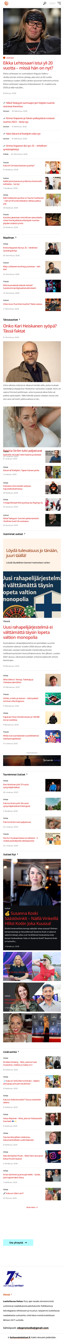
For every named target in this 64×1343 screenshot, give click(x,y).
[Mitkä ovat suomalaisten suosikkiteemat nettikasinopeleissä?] (53, 736)
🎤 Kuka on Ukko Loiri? (13, 1193)
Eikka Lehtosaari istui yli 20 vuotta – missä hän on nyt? (28, 65)
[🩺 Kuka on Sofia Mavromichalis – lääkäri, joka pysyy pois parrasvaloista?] (53, 1081)
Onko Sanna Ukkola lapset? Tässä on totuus (27, 972)
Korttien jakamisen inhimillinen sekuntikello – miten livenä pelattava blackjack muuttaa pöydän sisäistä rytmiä (23, 220)
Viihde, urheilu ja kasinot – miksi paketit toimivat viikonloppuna (20, 699)
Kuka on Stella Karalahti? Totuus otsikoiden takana (22, 1101)
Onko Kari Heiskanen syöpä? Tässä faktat (30, 328)
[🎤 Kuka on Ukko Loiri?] (53, 1194)
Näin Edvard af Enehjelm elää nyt (23, 133)
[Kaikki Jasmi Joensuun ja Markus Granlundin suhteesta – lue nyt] (53, 183)
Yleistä (6, 162)
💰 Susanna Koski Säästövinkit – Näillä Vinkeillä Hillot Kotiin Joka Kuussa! (31, 918)
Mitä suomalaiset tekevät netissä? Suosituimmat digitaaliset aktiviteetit (19, 286)
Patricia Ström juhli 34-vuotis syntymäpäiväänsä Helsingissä (16, 804)
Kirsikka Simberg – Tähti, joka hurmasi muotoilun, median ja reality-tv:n (20, 1063)
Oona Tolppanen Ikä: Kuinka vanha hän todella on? (31, 1033)
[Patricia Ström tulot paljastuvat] (32, 426)
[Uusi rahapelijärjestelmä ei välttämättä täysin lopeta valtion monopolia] (32, 594)
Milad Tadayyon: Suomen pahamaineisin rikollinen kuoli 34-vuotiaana (21, 520)
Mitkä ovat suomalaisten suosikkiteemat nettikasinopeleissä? (21, 737)
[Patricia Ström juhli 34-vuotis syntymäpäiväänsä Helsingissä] (53, 804)
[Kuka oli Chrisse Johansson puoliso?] (53, 167)
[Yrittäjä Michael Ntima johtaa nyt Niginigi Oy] (53, 504)
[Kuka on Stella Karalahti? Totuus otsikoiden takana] (53, 1100)
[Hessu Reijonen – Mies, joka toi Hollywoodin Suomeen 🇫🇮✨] (53, 1119)
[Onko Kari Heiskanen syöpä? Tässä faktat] (32, 361)
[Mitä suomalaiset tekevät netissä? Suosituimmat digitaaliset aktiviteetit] (53, 286)
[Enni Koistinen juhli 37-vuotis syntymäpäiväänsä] (53, 785)
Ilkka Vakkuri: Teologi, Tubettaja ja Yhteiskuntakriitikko (18, 681)
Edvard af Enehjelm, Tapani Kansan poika (21, 470)
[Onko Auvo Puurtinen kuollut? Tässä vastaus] (53, 305)
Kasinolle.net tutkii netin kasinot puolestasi (22, 454)
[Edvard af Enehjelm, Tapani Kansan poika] (53, 472)
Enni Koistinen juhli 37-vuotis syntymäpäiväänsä (16, 786)
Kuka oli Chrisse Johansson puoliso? (18, 165)
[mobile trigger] (58, 3)
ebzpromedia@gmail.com (33, 1327)
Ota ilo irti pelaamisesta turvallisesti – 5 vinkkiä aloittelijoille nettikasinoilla (20, 839)
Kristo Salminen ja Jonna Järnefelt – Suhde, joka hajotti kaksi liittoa (22, 1176)
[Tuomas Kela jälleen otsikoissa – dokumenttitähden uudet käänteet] (53, 1137)
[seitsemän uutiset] (6, 3)
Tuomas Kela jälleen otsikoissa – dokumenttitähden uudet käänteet (18, 1138)
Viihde (6, 154)
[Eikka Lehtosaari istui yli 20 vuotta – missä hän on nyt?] (32, 31)
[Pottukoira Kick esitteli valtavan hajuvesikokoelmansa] (53, 488)
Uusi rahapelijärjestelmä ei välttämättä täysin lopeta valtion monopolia (28, 632)
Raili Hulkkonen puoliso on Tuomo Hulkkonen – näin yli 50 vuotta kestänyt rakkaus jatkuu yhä (23, 201)
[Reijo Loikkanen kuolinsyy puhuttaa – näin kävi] (53, 267)
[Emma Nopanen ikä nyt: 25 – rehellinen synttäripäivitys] (53, 248)
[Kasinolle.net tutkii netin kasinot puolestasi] (53, 456)
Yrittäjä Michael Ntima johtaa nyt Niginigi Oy (23, 502)
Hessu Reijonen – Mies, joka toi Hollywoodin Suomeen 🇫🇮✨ (22, 1120)
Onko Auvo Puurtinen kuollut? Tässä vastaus (22, 304)
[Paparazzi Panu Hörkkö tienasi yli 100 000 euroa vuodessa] (53, 717)
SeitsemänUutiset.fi (20, 1337)
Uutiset (10, 58)
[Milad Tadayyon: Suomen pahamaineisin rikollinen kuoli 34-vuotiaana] (53, 520)
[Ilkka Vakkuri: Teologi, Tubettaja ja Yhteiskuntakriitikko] (53, 680)
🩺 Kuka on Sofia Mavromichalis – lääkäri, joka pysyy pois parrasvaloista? (21, 1082)
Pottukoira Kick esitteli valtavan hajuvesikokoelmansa (17, 487)
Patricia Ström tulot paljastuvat (17, 822)
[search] (44, 3)
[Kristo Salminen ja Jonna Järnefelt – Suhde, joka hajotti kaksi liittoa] (53, 1175)
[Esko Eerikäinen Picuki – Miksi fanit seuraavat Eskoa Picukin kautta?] (53, 1156)
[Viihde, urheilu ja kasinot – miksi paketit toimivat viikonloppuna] (53, 699)
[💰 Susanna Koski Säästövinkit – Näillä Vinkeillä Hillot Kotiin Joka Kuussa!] (32, 882)
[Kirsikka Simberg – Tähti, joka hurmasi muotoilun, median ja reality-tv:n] (53, 1062)
